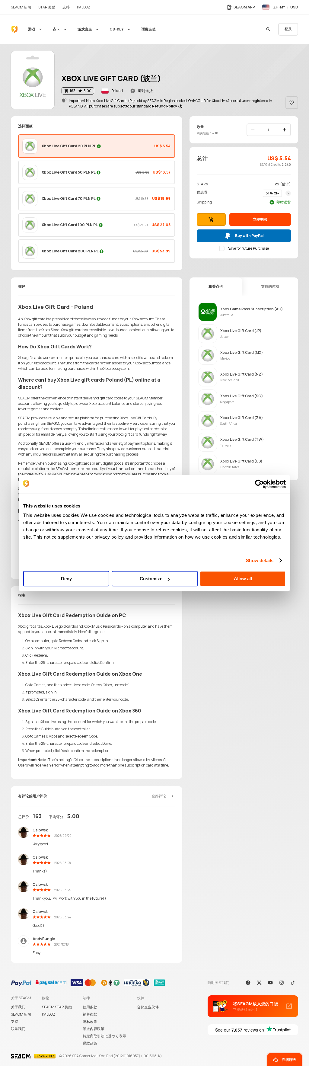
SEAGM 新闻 (21, 1014)
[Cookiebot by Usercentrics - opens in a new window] (259, 483)
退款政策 (90, 1043)
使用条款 (90, 1007)
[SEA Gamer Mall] (14, 29)
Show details (259, 560)
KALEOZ (48, 1014)
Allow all (243, 578)
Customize (151, 578)
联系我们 (18, 1028)
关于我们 (18, 1007)
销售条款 (90, 1014)
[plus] (284, 129)
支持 (14, 1021)
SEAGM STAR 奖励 (57, 1007)
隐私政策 (90, 1021)
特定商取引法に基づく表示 (104, 1036)
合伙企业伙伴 (148, 1007)
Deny (66, 578)
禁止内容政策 (93, 1028)
